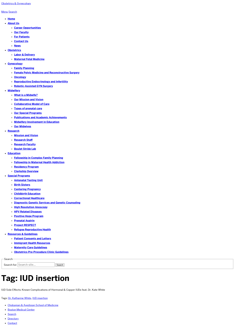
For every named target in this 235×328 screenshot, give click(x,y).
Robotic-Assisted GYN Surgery (33, 86)
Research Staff (23, 140)
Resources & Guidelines (23, 234)
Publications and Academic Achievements (40, 117)
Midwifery (14, 90)
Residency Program (26, 166)
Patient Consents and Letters (32, 238)
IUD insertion (40, 298)
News (17, 45)
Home (11, 18)
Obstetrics (14, 50)
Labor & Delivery (24, 54)
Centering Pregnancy (27, 189)
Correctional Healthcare (29, 198)
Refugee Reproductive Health (32, 229)
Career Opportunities (27, 27)
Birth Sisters (22, 184)
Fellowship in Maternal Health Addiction (39, 162)
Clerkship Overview (26, 171)
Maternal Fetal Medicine (29, 59)
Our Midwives (22, 126)
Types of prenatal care (28, 108)
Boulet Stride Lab (25, 149)
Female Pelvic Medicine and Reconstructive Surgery (46, 72)
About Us (13, 23)
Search (12, 314)
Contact (12, 323)
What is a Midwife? (26, 95)
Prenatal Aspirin (24, 220)
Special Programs (19, 175)
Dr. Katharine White (19, 298)
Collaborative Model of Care (31, 104)
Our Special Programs (28, 113)
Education (14, 153)
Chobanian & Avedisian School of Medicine (33, 305)
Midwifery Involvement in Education (36, 122)
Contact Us (21, 41)
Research (13, 131)
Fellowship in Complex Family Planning (38, 158)
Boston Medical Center (21, 309)
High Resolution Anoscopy (30, 207)
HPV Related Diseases (28, 211)
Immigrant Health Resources (32, 243)
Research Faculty (25, 144)
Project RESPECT (25, 225)
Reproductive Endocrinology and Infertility (41, 81)
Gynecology (15, 63)
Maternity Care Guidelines (30, 247)
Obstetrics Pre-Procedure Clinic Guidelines (41, 252)
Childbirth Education (27, 193)
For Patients (22, 36)
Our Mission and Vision (28, 99)
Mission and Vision (26, 135)
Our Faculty (21, 32)
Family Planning (24, 68)
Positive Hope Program (28, 216)
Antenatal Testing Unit (28, 180)
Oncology (20, 77)
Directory (13, 318)
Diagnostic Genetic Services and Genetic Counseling (47, 202)
